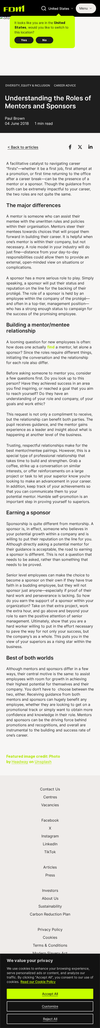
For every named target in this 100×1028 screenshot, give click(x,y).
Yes (24, 40)
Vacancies (50, 804)
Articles (50, 867)
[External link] (71, 147)
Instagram (50, 836)
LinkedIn (50, 843)
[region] (50, 991)
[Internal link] (14, 8)
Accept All (50, 994)
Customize (50, 1006)
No (44, 40)
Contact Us (50, 789)
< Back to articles (22, 147)
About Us (50, 898)
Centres (50, 797)
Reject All (50, 1019)
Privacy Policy (50, 929)
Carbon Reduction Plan (50, 914)
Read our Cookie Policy (38, 981)
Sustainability (50, 906)
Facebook (50, 820)
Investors (50, 890)
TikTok (50, 851)
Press (50, 875)
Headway (20, 761)
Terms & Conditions (50, 945)
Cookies (50, 937)
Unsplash (43, 761)
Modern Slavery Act (50, 953)
